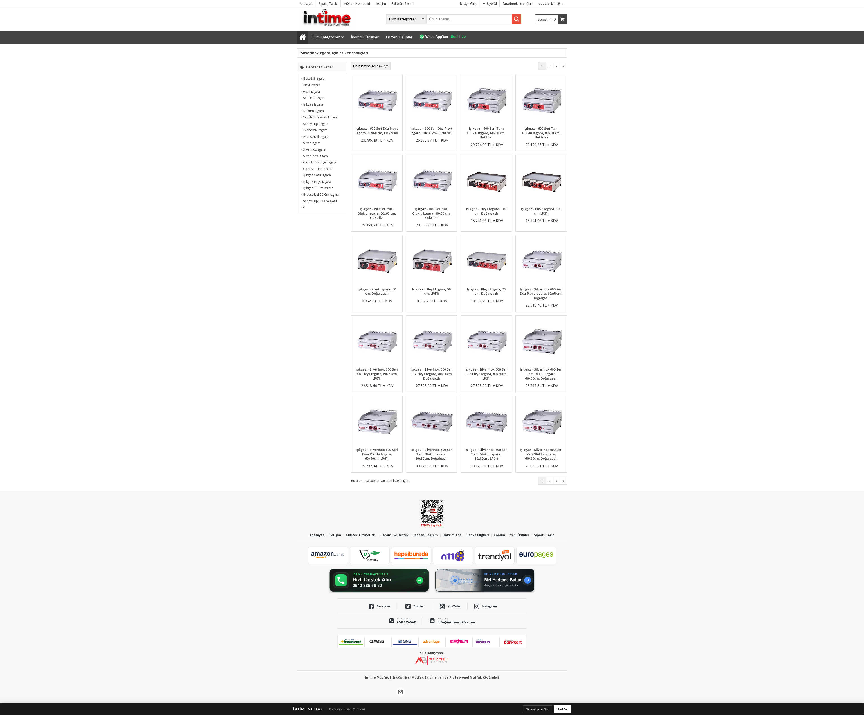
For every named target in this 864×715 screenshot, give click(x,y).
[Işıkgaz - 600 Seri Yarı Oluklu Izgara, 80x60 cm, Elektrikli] (432, 181)
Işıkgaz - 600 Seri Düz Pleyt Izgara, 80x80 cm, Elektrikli (431, 130)
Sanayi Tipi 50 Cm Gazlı (320, 201)
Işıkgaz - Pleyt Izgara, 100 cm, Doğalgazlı (486, 211)
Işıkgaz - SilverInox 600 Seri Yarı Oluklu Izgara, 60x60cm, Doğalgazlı (541, 454)
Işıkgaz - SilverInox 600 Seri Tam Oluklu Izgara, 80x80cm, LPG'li (486, 454)
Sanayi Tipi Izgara (315, 123)
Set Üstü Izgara (314, 98)
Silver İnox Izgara (315, 156)
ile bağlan (517, 3)
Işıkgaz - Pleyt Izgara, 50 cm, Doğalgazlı (377, 291)
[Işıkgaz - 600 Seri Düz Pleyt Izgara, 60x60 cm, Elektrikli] (377, 101)
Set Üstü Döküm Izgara (320, 117)
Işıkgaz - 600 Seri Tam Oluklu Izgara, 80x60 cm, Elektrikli (541, 132)
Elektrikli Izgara (314, 78)
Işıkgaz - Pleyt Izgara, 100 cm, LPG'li (541, 211)
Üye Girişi (470, 3)
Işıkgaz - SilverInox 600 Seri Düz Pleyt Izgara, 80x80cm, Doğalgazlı (431, 373)
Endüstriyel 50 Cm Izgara (321, 194)
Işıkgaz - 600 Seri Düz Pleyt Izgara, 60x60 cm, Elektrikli (377, 130)
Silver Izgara (312, 143)
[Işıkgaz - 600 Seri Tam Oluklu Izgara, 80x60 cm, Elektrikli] (541, 101)
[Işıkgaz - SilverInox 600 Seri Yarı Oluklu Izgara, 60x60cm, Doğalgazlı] (541, 422)
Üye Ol (492, 3)
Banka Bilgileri (477, 535)
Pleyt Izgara (311, 85)
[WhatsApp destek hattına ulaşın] (379, 580)
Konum (499, 535)
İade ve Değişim (426, 535)
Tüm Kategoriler (326, 37)
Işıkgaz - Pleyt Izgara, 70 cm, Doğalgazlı (486, 291)
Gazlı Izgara (311, 91)
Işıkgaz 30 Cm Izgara (318, 188)
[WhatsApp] (445, 37)
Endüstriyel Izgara (316, 136)
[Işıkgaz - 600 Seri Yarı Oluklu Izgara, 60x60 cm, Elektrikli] (377, 181)
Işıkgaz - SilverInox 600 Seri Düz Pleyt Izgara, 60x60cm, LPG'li (377, 373)
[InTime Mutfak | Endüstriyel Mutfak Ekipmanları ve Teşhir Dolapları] (328, 29)
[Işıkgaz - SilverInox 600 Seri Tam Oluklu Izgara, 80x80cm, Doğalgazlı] (432, 422)
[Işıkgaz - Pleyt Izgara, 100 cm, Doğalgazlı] (486, 181)
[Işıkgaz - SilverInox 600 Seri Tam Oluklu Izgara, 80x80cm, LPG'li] (486, 422)
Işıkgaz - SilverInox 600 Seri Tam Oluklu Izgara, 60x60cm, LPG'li (377, 454)
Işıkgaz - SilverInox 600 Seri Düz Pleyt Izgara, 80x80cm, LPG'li (486, 373)
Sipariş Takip (544, 535)
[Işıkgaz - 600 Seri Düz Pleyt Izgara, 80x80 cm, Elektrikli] (432, 101)
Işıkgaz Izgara (313, 104)
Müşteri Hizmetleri (361, 535)
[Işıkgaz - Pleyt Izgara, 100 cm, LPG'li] (541, 181)
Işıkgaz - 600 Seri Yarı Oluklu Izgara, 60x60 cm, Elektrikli (377, 213)
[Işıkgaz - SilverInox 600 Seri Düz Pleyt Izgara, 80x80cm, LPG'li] (486, 342)
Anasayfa (316, 535)
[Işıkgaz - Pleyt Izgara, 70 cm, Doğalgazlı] (486, 262)
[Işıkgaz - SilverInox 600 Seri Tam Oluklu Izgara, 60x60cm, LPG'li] (377, 422)
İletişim (335, 535)
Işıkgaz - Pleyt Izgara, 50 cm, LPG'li (431, 291)
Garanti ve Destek (394, 535)
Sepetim (547, 19)
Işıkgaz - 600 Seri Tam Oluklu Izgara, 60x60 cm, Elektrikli (486, 132)
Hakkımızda (452, 535)
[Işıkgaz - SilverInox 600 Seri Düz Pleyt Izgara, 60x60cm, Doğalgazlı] (541, 262)
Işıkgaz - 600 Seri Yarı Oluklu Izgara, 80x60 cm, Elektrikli (431, 213)
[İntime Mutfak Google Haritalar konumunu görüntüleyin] (485, 580)
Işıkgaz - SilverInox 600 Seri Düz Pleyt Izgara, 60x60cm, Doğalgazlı (541, 293)
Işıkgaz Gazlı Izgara (317, 175)
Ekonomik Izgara (315, 130)
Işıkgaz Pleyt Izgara (317, 181)
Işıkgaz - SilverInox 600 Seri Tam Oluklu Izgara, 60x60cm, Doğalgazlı (541, 373)
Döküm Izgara (313, 111)
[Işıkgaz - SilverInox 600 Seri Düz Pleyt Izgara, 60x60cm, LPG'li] (377, 342)
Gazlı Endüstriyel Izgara (320, 162)
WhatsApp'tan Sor (537, 709)
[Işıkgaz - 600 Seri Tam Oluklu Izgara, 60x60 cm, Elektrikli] (486, 101)
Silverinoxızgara (314, 149)
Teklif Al (562, 709)
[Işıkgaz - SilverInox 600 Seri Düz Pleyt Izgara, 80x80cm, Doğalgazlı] (432, 342)
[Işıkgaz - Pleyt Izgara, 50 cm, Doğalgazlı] (377, 262)
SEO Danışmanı (432, 653)
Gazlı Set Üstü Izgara (318, 168)
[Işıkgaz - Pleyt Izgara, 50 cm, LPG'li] (432, 262)
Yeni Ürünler (519, 535)
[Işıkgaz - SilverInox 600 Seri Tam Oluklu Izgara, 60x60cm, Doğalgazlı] (541, 342)
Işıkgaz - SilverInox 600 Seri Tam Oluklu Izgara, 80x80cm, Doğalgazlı (431, 454)
